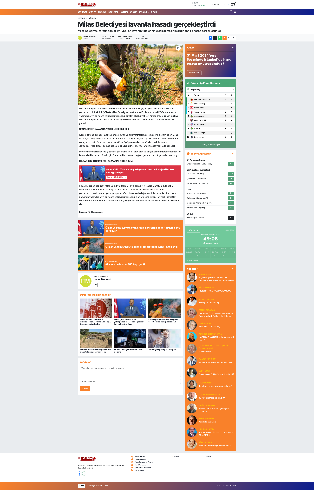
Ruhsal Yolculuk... (206, 352)
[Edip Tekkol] (192, 373)
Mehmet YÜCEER (206, 299)
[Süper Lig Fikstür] (233, 154)
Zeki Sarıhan (205, 323)
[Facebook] (80, 473)
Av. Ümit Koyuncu (207, 359)
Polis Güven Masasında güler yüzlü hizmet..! (214, 410)
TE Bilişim (232, 486)
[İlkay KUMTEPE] (192, 384)
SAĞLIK (133, 12)
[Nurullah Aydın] (192, 432)
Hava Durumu (140, 457)
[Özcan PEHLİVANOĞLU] (192, 396)
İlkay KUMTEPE (206, 383)
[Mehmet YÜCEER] (192, 301)
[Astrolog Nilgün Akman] (192, 337)
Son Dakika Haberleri (143, 468)
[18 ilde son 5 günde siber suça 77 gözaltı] (130, 338)
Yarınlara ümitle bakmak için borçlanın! (216, 362)
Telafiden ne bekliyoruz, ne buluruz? (215, 386)
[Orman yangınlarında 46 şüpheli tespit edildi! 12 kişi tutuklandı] (164, 308)
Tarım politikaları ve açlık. (210, 303)
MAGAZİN (144, 12)
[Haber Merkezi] (86, 281)
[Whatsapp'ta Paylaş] (220, 38)
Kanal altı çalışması (207, 422)
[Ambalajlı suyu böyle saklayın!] (164, 338)
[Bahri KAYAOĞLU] (192, 420)
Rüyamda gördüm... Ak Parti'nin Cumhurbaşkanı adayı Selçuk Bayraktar (216, 279)
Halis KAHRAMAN (207, 405)
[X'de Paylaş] (215, 38)
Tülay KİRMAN (205, 442)
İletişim (208, 457)
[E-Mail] (96, 285)
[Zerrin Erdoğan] (192, 313)
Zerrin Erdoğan (207, 310)
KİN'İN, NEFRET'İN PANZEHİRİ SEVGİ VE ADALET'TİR (216, 433)
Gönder (85, 388)
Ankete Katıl (194, 73)
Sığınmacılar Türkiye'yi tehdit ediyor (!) (216, 374)
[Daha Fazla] (224, 38)
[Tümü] (233, 48)
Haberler (81, 18)
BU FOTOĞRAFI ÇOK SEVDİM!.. (212, 398)
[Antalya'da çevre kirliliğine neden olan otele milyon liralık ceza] (96, 338)
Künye (176, 457)
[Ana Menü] (234, 12)
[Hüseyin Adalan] (192, 289)
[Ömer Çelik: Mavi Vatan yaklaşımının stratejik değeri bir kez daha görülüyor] (130, 308)
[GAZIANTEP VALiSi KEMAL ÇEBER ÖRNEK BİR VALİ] (192, 349)
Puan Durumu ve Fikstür (144, 462)
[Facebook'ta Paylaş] (210, 38)
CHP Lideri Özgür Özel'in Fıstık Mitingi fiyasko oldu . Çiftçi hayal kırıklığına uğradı (216, 314)
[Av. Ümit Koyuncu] (192, 361)
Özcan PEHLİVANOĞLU (209, 395)
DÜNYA (92, 12)
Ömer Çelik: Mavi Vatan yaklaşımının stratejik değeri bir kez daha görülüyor (129, 322)
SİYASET (102, 12)
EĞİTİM (124, 12)
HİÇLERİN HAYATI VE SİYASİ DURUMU (215, 291)
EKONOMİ (113, 12)
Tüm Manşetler (141, 465)
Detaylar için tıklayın (211, 145)
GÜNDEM (82, 12)
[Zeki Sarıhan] (192, 325)
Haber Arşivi (139, 470)
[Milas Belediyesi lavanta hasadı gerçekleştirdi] (130, 74)
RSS (82, 486)
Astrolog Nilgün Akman (211, 334)
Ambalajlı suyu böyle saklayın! (162, 350)
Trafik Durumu (140, 459)
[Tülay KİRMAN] (192, 444)
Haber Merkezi (102, 279)
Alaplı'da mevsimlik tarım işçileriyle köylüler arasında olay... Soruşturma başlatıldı (95, 322)
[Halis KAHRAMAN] (192, 408)
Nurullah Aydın (206, 429)
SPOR (154, 12)
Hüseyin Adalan (206, 288)
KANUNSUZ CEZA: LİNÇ (209, 327)
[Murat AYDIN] (192, 277)
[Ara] (231, 12)
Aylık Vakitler (193, 260)
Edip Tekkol (204, 371)
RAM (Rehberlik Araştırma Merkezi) (214, 446)
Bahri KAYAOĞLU (206, 419)
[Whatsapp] (84, 473)
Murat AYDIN (205, 274)
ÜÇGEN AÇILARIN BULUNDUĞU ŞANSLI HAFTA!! (216, 338)
